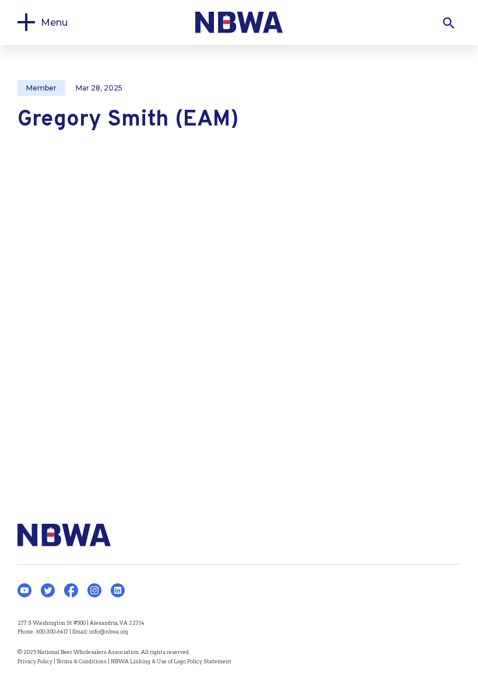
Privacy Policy (34, 661)
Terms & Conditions (82, 661)
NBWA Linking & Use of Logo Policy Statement (171, 661)
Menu (54, 22)
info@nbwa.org (108, 631)
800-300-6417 (52, 631)
